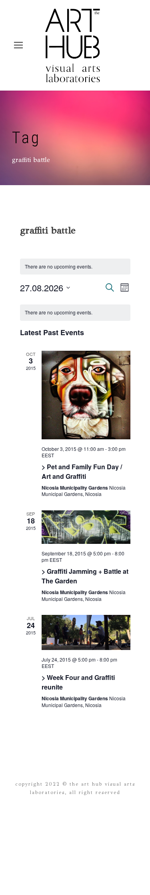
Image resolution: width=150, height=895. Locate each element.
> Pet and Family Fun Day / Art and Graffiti (82, 471)
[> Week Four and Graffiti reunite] (86, 632)
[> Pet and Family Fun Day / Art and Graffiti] (86, 395)
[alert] (75, 312)
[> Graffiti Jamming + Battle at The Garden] (86, 527)
